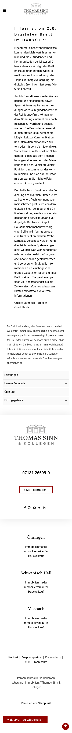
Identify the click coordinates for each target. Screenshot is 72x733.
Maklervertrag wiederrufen (25, 719)
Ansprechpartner (31, 657)
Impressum (40, 662)
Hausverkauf (36, 556)
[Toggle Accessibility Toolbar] (65, 726)
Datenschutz (53, 657)
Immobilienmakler (36, 546)
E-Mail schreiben (35, 489)
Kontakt (13, 657)
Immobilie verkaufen (36, 551)
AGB (27, 662)
